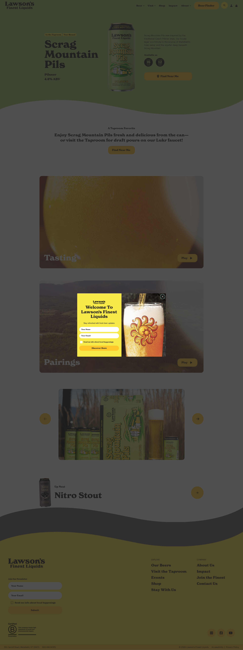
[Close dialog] (162, 296)
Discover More (99, 348)
